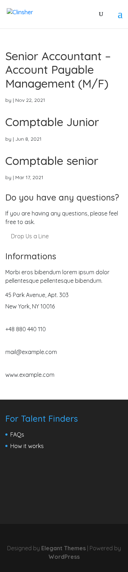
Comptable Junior (52, 122)
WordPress (64, 556)
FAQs (17, 434)
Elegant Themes (63, 548)
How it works (27, 445)
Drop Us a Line (29, 236)
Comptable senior (51, 161)
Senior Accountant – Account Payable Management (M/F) (58, 69)
